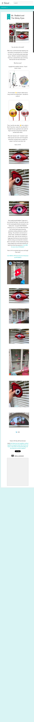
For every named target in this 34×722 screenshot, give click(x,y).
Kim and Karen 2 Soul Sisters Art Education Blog (18, 445)
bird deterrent (14, 443)
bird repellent (21, 443)
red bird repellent (21, 448)
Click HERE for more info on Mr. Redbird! (19, 246)
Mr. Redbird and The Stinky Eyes (17, 16)
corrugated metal (16, 445)
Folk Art (22, 445)
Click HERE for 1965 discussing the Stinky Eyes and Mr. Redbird (17, 256)
